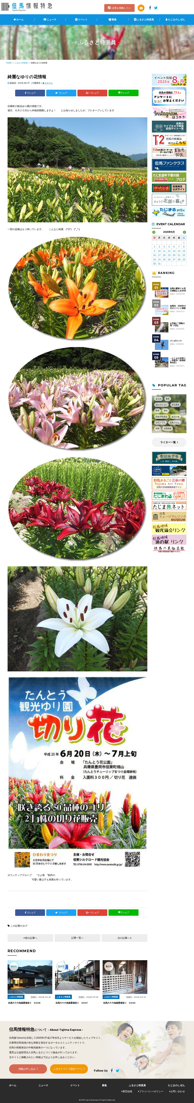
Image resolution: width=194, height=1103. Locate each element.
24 (159, 259)
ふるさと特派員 (145, 19)
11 (164, 251)
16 (154, 255)
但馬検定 (168, 428)
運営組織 (127, 1091)
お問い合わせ (177, 1091)
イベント (83, 19)
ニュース (51, 19)
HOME (9, 63)
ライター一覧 (168, 442)
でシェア (31, 93)
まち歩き (175, 405)
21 (179, 255)
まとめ (158, 399)
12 (169, 251)
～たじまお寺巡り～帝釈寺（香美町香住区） (178, 360)
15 (184, 251)
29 (184, 259)
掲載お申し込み (26, 1069)
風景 (168, 399)
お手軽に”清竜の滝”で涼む (177, 324)
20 (174, 255)
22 (184, 255)
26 (169, 259)
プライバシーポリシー (151, 1091)
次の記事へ (124, 938)
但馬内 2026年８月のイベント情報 (178, 307)
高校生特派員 (161, 417)
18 (164, 255)
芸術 (157, 410)
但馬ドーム (174, 422)
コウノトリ (160, 422)
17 (159, 255)
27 (174, 259)
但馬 (157, 428)
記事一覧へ (77, 938)
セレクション (161, 405)
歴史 (166, 410)
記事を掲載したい (121, 8)
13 (174, 251)
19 (169, 255)
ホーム (20, 19)
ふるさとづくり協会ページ (67, 1068)
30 (154, 263)
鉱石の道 (175, 417)
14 (179, 251)
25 (164, 259)
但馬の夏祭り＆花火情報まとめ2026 (178, 289)
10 (159, 251)
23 (154, 259)
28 (179, 259)
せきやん (48, 83)
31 (159, 263)
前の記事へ (31, 938)
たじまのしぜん (176, 19)
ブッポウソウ (176, 341)
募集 (114, 19)
